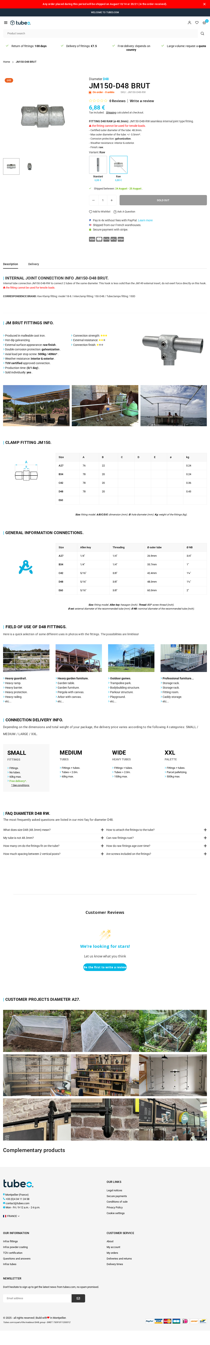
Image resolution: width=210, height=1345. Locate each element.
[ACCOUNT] (189, 22)
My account (113, 1247)
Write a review (142, 101)
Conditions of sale (117, 1201)
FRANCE (12, 1216)
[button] (5, 22)
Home (6, 61)
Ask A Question (126, 211)
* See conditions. (20, 785)
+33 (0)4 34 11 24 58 (17, 1199)
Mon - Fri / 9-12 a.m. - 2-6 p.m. (23, 1207)
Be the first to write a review (105, 967)
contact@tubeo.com (17, 1203)
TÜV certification (12, 1252)
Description (10, 264)
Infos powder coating (15, 1247)
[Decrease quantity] (93, 200)
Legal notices (114, 1190)
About (110, 1241)
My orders (112, 1252)
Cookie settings (116, 1213)
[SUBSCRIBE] (78, 1298)
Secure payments (117, 1196)
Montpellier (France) (17, 1194)
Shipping (111, 112)
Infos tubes (9, 1264)
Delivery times (115, 1264)
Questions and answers (17, 1258)
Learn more (145, 220)
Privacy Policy (115, 1207)
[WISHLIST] (197, 22)
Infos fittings (10, 1241)
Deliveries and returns (119, 1258)
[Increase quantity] (111, 200)
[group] (43, 116)
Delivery (33, 264)
